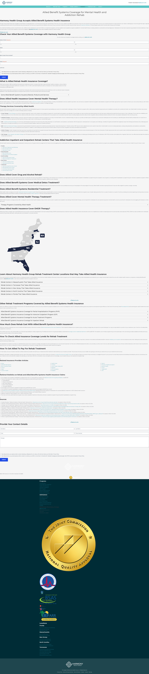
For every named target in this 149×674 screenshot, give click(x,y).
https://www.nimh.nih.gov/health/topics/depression (41, 407)
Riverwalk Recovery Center (8, 167)
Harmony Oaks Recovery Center (10, 166)
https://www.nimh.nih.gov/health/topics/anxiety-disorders (45, 402)
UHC (102, 370)
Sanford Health (104, 366)
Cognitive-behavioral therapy (10, 121)
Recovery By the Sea (7, 148)
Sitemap (90, 672)
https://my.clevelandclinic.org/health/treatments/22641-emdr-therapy (55, 409)
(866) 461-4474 (34, 29)
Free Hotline (42, 499)
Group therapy (12, 113)
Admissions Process (44, 496)
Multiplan (53, 370)
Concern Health (4, 370)
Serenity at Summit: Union (45, 640)
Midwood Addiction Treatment (9, 158)
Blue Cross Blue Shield (6, 366)
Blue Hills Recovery (7, 153)
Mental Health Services (45, 490)
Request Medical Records (45, 504)
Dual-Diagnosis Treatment (45, 484)
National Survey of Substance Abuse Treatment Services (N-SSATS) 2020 (19, 390)
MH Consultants (54, 369)
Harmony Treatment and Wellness (10, 147)
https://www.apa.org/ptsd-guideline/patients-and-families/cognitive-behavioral (59, 416)
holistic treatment (35, 193)
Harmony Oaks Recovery (45, 650)
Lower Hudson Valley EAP (57, 366)
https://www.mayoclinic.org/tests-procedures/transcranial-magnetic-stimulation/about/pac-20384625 (57, 415)
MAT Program (43, 488)
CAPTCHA (2, 67)
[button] (48, 7)
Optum (103, 363)
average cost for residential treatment (77, 331)
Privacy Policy (59, 672)
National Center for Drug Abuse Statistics (54, 377)
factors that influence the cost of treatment (51, 327)
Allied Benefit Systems (6, 364)
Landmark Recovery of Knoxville (47, 649)
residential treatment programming (26, 192)
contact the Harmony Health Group (63, 354)
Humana (53, 364)
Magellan (53, 367)
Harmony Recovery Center (8, 157)
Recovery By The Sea (44, 629)
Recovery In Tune (6, 150)
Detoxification (43, 483)
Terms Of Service (77, 672)
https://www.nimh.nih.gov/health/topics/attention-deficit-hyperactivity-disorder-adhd (61, 403)
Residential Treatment (44, 493)
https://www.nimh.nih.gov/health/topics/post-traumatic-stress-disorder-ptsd (55, 412)
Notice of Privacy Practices (45, 502)
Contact (41, 505)
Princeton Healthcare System (108, 364)
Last (75, 44)
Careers (82, 672)
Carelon (3, 367)
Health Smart (54, 363)
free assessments (125, 306)
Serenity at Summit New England (10, 154)
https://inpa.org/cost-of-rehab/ (47, 405)
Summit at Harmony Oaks (8, 169)
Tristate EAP (104, 369)
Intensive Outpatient (44, 487)
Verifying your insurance (115, 339)
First (1, 44)
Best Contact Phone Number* (6, 55)
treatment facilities (85, 25)
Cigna (2, 369)
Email (3, 61)
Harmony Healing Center (8, 161)
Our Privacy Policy (43, 501)
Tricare (102, 367)
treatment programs (36, 101)
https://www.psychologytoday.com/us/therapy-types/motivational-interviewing (46, 410)
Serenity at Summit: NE (45, 635)
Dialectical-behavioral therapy (10, 126)
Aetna (2, 363)
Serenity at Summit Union (8, 163)
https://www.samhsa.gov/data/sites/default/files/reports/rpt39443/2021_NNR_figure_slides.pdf (82, 413)
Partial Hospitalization (44, 491)
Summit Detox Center (7, 170)
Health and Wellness (44, 486)
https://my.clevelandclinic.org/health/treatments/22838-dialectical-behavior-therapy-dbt (61, 406)
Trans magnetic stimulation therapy (15, 134)
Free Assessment (43, 498)
